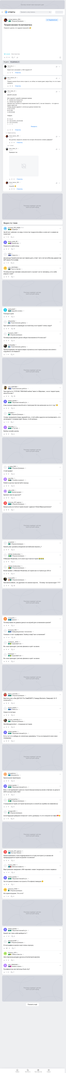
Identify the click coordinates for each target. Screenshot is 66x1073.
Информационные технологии (22, 632)
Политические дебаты (18, 323)
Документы (15, 775)
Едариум (15, 229)
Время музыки (16, 492)
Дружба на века (17, 311)
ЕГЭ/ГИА (15, 428)
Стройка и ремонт (18, 480)
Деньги (14, 620)
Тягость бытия (15, 269)
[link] (32, 232)
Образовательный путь (19, 402)
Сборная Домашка (17, 21)
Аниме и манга (16, 966)
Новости (15, 255)
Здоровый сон (16, 643)
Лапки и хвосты (17, 954)
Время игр (15, 243)
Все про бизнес (16, 853)
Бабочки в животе (18, 867)
